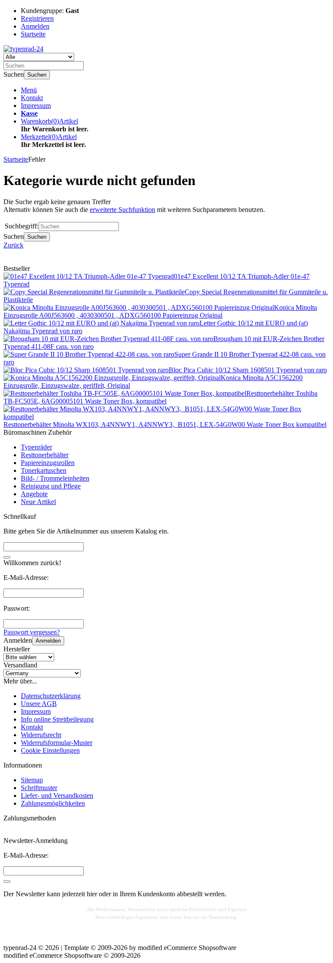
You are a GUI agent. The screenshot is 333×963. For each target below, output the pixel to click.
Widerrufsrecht (41, 735)
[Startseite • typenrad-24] (23, 48)
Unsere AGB (39, 703)
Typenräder (36, 447)
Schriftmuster (39, 787)
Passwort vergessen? (31, 632)
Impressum (36, 105)
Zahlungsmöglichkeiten (53, 803)
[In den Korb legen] (6, 557)
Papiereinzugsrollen (48, 462)
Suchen (36, 75)
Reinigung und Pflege (51, 486)
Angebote (34, 494)
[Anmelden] (6, 881)
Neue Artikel (38, 501)
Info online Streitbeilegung (57, 719)
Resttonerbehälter (45, 455)
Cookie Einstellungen (50, 750)
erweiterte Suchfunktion (122, 209)
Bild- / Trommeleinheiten (55, 478)
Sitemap (32, 780)
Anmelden (48, 641)
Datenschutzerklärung (51, 695)
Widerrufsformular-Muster (56, 742)
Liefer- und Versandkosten (57, 795)
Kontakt (32, 97)
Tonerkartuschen (43, 470)
